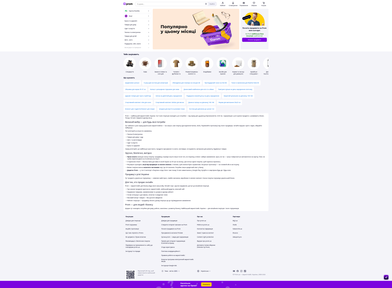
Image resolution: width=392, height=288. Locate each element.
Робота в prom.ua (203, 225)
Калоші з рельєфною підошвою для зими (164, 89)
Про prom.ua (201, 221)
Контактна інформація (205, 229)
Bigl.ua (235, 221)
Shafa (235, 225)
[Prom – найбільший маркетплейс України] (128, 4)
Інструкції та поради (133, 251)
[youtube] (234, 271)
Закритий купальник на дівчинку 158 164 (238, 96)
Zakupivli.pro (237, 237)
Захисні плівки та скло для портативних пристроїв (161, 75)
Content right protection (205, 237)
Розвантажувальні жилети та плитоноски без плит (192, 75)
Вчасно (235, 233)
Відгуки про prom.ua (204, 241)
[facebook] (237, 271)
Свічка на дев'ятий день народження (169, 96)
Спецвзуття (130, 72)
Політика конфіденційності (170, 251)
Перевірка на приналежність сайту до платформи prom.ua (139, 246)
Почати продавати (254, 40)
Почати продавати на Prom (171, 229)
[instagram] (241, 271)
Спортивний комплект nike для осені (138, 102)
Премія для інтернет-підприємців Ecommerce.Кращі (173, 242)
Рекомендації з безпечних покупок (138, 241)
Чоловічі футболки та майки (176, 74)
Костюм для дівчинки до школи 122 (201, 109)
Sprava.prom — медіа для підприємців (174, 237)
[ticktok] (245, 271)
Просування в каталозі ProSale (172, 233)
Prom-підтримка (131, 225)
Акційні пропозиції (132, 229)
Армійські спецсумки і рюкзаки (254, 74)
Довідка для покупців (133, 221)
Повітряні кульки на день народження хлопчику (235, 89)
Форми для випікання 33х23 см (229, 102)
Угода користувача (168, 247)
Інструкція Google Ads (169, 265)
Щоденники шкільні (132, 83)
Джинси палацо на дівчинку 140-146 (201, 102)
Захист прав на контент (205, 233)
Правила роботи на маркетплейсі (173, 255)
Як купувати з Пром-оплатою (136, 237)
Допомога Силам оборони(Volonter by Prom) (206, 246)
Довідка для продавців (169, 221)
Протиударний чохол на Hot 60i (216, 83)
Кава (145, 72)
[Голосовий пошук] (206, 4)
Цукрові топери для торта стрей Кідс (138, 96)
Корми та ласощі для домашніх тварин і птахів (238, 74)
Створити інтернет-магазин (171, 225)
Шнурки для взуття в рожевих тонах (172, 109)
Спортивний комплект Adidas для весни (170, 102)
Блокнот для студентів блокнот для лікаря (140, 109)
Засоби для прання (223, 73)
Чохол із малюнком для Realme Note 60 (245, 83)
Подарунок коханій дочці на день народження (202, 96)
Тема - (169, 271)
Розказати (206, 284)
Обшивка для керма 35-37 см (135, 89)
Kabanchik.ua (237, 229)
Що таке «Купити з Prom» (134, 233)
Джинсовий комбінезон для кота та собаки (199, 89)
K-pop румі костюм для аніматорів (156, 83)
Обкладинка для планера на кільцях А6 (186, 83)
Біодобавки (207, 72)
